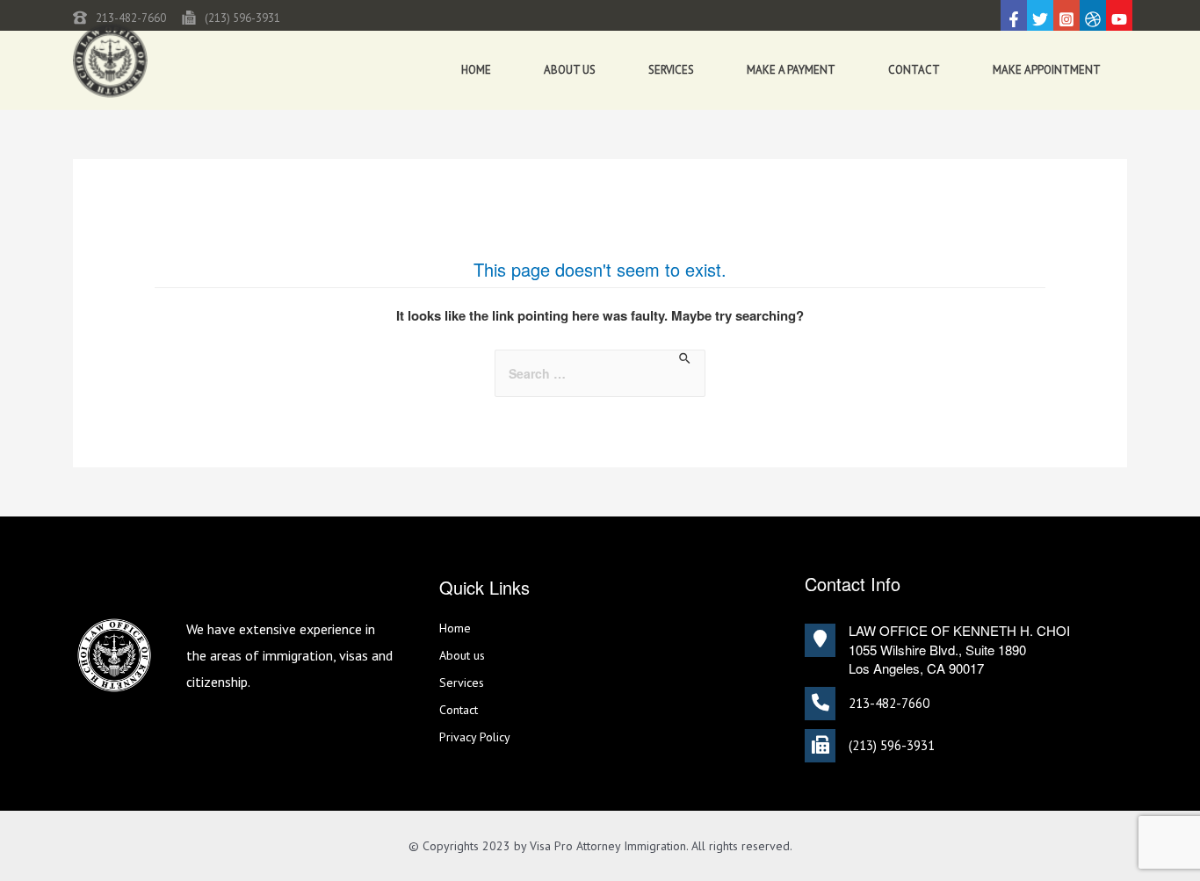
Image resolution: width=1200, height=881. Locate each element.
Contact (914, 69)
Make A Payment (791, 69)
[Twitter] (1040, 19)
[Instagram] (1066, 19)
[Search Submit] (685, 359)
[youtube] (1119, 19)
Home (476, 69)
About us (570, 69)
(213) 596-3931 (242, 18)
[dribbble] (1093, 19)
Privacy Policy (474, 737)
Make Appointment (1047, 69)
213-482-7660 (131, 18)
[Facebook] (1014, 19)
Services (671, 69)
